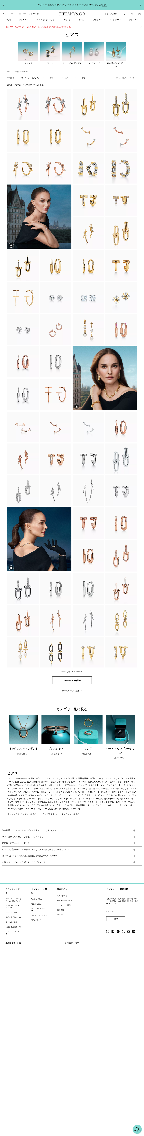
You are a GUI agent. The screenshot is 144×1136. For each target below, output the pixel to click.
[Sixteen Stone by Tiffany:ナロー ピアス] (88, 168)
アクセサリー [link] (97, 20)
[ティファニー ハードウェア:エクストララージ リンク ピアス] (121, 233)
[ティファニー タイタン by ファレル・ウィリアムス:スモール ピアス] (121, 652)
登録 (116, 919)
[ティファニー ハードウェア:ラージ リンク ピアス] (121, 104)
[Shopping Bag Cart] (139, 14)
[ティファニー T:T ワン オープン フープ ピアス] (55, 329)
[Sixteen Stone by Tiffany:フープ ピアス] (121, 168)
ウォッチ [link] (67, 20)
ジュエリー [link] (23, 20)
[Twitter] (124, 931)
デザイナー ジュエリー (21, 72)
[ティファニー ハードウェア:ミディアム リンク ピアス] (88, 104)
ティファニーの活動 (39, 891)
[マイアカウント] (124, 14)
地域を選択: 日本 (13, 943)
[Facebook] (114, 931)
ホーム (9, 72)
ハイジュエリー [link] (115, 20)
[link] (12, 14)
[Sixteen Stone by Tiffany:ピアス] (121, 297)
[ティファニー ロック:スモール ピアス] (23, 136)
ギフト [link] (8, 20)
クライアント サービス (14, 891)
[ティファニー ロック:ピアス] (55, 136)
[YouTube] (129, 931)
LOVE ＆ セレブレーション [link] (46, 20)
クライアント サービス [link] (31, 14)
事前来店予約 (112, 14)
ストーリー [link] (133, 20)
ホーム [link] (81, 20)
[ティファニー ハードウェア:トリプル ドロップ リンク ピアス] (88, 329)
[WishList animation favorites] (131, 14)
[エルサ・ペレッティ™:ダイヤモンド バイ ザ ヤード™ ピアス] (55, 297)
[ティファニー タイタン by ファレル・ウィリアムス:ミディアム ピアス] (88, 652)
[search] (4, 14)
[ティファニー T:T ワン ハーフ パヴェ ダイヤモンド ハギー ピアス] (121, 200)
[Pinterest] (119, 931)
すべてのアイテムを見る (33, 85)
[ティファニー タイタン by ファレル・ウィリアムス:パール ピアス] (23, 652)
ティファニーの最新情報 (117, 889)
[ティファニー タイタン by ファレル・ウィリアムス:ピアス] (121, 620)
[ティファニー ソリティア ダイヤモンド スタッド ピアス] (88, 297)
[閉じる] (140, 27)
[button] (4, 14)
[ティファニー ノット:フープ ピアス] (55, 104)
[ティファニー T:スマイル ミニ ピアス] (88, 136)
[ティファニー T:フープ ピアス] (23, 297)
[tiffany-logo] (71, 14)
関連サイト (62, 889)
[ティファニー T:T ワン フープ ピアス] (88, 200)
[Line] (134, 931)
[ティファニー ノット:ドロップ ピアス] (88, 490)
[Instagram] (108, 931)
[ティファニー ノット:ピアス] (23, 104)
